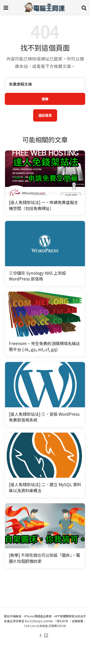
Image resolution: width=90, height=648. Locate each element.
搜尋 (45, 98)
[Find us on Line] (46, 635)
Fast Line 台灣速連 (36, 626)
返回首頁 (45, 115)
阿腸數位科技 (57, 626)
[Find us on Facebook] (40, 635)
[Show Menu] (6, 7)
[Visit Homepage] (44, 7)
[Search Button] (84, 7)
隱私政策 (62, 621)
